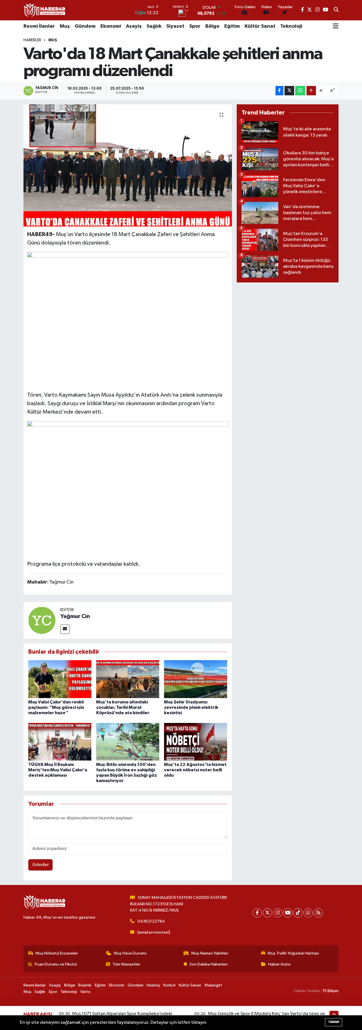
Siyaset (175, 26)
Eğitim (232, 26)
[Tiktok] (298, 912)
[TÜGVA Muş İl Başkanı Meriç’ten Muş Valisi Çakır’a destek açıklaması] (59, 741)
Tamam (333, 1021)
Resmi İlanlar (39, 26)
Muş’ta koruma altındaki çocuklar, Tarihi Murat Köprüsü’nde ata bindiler (122, 707)
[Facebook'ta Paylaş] (279, 90)
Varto (85, 992)
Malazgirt (213, 985)
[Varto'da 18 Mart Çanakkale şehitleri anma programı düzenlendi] (127, 165)
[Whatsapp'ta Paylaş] (300, 90)
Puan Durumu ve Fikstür (56, 964)
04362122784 (151, 921)
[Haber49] (44, 10)
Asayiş (134, 26)
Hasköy (153, 985)
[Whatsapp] (308, 912)
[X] (267, 912)
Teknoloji (291, 26)
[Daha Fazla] (311, 90)
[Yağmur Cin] (41, 620)
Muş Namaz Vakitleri (209, 953)
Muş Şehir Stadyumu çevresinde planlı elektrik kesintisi (191, 707)
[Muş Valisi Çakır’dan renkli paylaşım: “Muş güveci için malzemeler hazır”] (59, 679)
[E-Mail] (65, 629)
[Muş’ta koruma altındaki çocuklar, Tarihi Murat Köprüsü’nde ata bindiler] (127, 679)
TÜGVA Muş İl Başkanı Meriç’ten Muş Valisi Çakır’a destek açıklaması (57, 770)
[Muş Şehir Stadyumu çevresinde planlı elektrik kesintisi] (195, 679)
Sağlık (153, 26)
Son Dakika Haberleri (208, 964)
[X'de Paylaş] (289, 90)
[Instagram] (277, 912)
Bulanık (84, 985)
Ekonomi (110, 26)
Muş (65, 26)
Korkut (169, 985)
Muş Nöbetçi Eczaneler (56, 953)
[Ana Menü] (336, 26)
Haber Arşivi (279, 964)
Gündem (85, 26)
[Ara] (336, 10)
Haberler (32, 40)
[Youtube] (287, 912)
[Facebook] (257, 912)
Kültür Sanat (260, 26)
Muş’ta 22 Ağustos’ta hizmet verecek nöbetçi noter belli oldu (195, 770)
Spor (195, 26)
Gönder (40, 864)
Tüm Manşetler (126, 964)
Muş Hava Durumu (130, 953)
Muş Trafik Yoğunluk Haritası (293, 953)
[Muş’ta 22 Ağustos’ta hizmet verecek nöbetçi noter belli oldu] (195, 741)
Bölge (212, 26)
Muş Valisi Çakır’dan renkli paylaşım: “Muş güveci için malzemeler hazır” (56, 707)
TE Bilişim (330, 991)
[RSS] (318, 912)
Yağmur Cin (75, 616)
